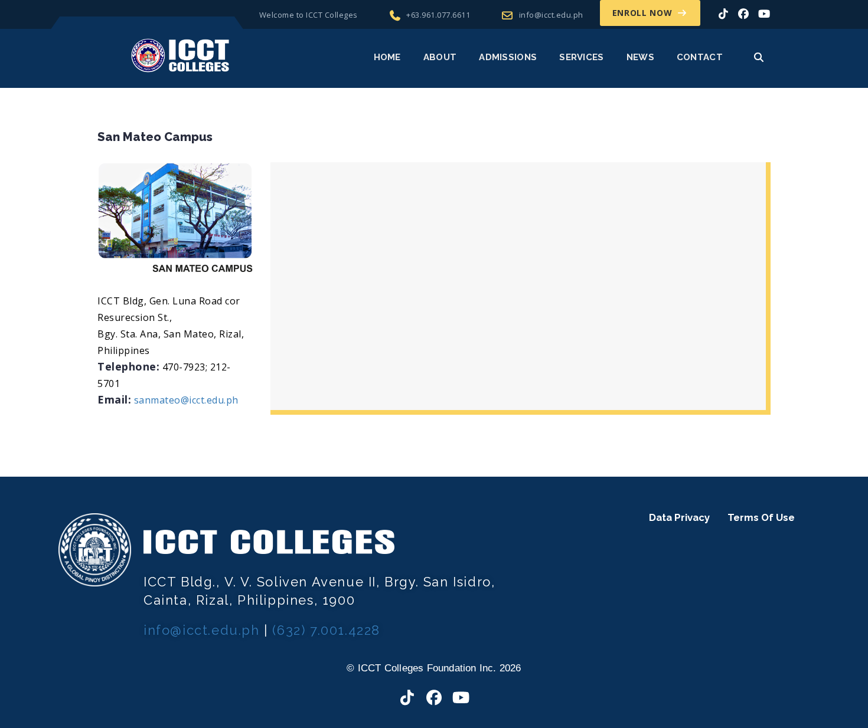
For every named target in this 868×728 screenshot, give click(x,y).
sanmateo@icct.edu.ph (186, 399)
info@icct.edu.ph (551, 14)
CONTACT (700, 57)
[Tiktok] (407, 698)
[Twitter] (723, 13)
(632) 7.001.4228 (326, 630)
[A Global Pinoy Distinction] (180, 55)
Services (581, 57)
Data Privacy (679, 517)
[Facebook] (743, 13)
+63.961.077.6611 (438, 14)
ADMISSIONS (508, 57)
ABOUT (440, 57)
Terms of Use (761, 517)
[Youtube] (461, 698)
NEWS (640, 57)
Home (387, 57)
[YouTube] (764, 13)
